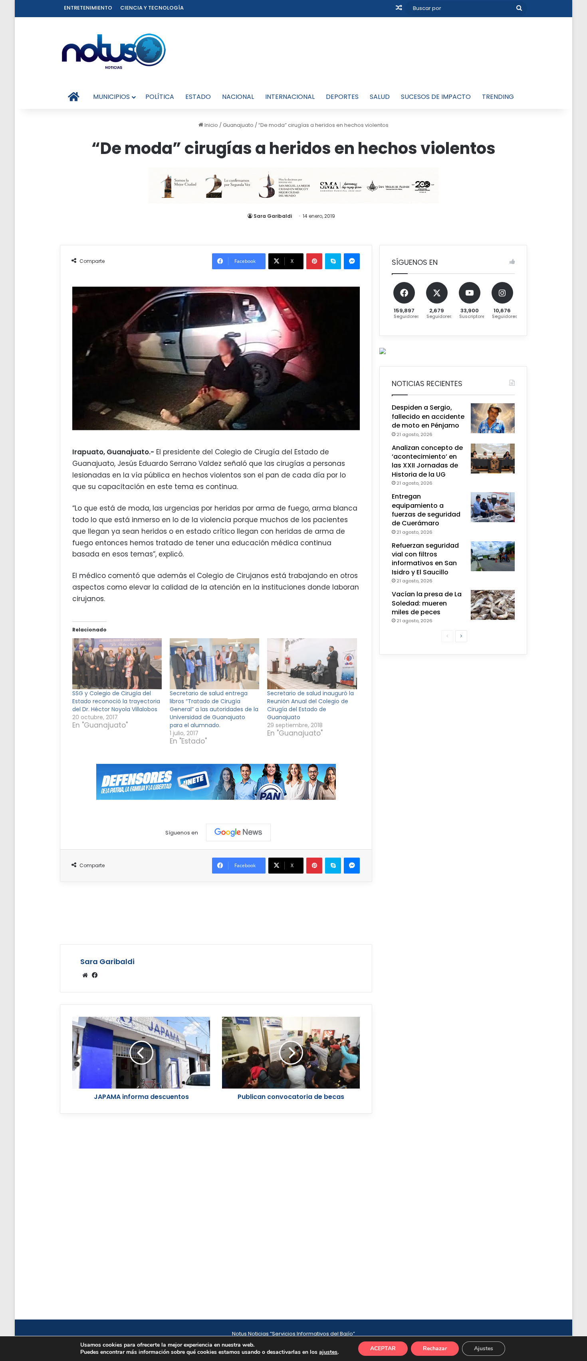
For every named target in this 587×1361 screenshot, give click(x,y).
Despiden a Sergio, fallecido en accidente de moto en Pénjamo (428, 416)
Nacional (238, 96)
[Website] (85, 975)
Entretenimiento (88, 8)
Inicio (210, 125)
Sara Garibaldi (273, 216)
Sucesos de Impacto (436, 96)
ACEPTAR (383, 1348)
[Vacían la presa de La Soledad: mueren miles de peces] (493, 605)
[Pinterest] (314, 261)
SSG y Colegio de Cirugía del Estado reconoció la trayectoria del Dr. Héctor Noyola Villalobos (116, 701)
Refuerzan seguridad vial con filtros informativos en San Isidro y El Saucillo (425, 559)
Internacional (290, 96)
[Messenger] (352, 261)
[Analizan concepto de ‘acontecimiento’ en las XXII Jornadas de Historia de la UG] (493, 458)
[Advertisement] (216, 912)
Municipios (111, 96)
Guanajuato (238, 125)
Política (159, 96)
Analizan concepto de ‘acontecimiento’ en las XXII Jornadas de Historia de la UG (427, 461)
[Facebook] (94, 975)
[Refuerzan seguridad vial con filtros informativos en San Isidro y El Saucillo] (493, 556)
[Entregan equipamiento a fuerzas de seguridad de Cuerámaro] (493, 507)
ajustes (328, 1352)
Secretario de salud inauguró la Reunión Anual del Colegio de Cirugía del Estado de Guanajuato (310, 705)
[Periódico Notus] (114, 51)
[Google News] (238, 832)
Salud (380, 96)
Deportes (342, 96)
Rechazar (435, 1348)
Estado (198, 96)
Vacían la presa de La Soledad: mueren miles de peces (427, 603)
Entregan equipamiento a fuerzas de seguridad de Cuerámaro (426, 510)
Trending (498, 96)
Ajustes (483, 1348)
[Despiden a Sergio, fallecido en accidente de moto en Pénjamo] (493, 418)
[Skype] (333, 261)
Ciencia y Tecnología (152, 8)
